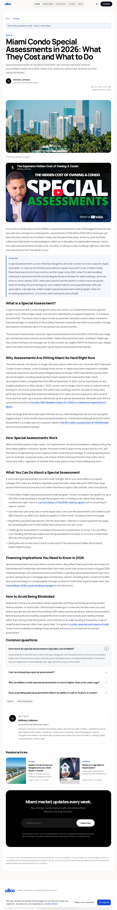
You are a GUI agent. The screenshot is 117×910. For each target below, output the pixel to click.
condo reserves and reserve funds (89, 624)
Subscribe (85, 823)
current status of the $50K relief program (61, 502)
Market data (48, 4)
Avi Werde (16, 157)
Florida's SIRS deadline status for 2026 (52, 402)
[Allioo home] (8, 4)
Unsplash (27, 157)
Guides (72, 4)
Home (37, 4)
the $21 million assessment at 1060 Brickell (84, 422)
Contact (106, 4)
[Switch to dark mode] (96, 4)
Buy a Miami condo (23, 25)
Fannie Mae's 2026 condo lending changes (29, 585)
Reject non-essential (84, 902)
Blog (80, 4)
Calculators (61, 4)
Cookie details (51, 903)
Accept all (104, 902)
